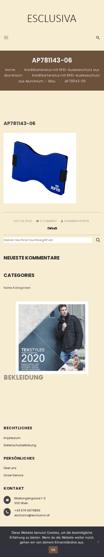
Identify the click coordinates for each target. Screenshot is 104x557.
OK (53, 550)
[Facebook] (48, 228)
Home (10, 69)
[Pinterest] (55, 228)
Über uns (10, 468)
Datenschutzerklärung (20, 445)
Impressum (12, 438)
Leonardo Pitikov (76, 221)
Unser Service (13, 475)
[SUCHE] (98, 241)
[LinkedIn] (53, 228)
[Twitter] (50, 228)
